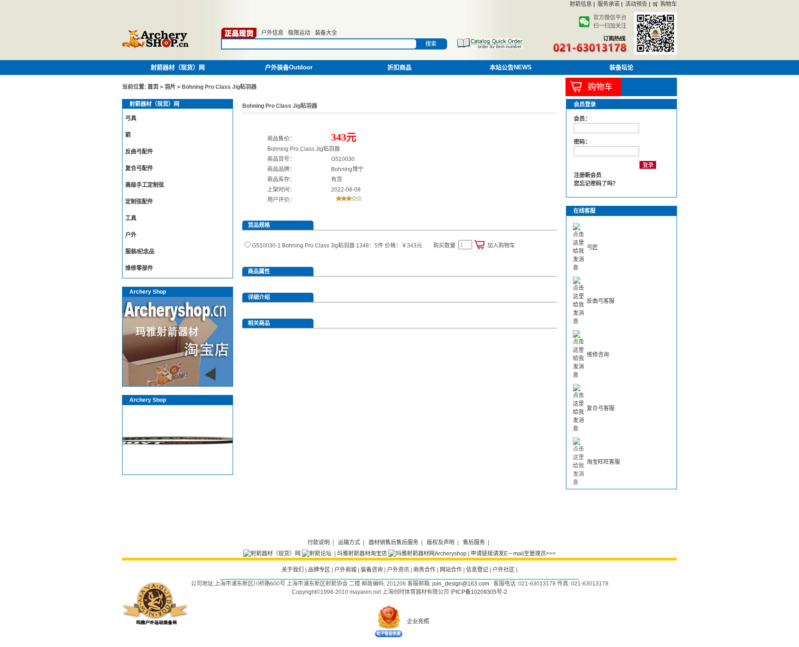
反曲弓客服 (601, 301)
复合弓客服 (601, 408)
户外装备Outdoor (289, 67)
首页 (153, 87)
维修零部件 (139, 268)
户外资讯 (398, 570)
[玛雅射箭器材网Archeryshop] (427, 553)
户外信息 (272, 33)
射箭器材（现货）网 (178, 67)
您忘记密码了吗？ (596, 183)
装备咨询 (372, 570)
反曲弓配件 (139, 151)
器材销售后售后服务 (393, 542)
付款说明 (318, 542)
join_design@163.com (460, 583)
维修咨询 (598, 354)
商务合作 (424, 570)
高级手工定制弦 (144, 185)
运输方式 (349, 542)
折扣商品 (399, 67)
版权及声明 (441, 542)
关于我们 (293, 570)
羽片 (170, 87)
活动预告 (636, 4)
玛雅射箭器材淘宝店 (362, 553)
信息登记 (477, 570)
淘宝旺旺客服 (603, 462)
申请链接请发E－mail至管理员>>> (513, 553)
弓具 (130, 118)
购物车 (668, 4)
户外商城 (345, 570)
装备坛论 (621, 67)
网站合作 (451, 570)
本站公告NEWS (511, 67)
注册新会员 (588, 175)
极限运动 (299, 33)
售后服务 (474, 542)
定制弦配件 (139, 201)
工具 (130, 218)
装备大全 (326, 33)
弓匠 (592, 247)
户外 (130, 235)
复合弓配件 (139, 168)
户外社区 (503, 570)
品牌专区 (319, 570)
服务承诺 (608, 4)
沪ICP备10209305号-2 (478, 592)
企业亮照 (418, 621)
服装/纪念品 (139, 251)
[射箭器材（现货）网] (272, 553)
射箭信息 (581, 4)
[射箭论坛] (317, 553)
